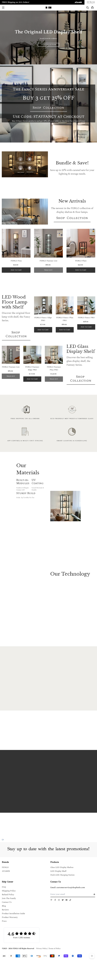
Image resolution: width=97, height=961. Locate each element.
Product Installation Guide (13, 913)
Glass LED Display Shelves (61, 867)
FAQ (4, 887)
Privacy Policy (41, 948)
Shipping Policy (9, 890)
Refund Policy (8, 894)
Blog (4, 906)
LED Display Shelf (58, 871)
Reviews (5, 909)
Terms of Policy (55, 948)
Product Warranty (10, 917)
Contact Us (7, 902)
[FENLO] (48, 7)
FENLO (5, 867)
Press (4, 921)
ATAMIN (6, 871)
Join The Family (9, 898)
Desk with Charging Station (62, 875)
